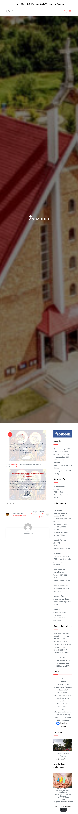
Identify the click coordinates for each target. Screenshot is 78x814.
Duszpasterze (13, 464)
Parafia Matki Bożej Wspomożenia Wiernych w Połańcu (39, 4)
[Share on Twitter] (10, 503)
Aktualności (19, 467)
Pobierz (63, 810)
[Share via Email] (13, 503)
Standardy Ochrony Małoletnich (62, 806)
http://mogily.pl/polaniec (63, 759)
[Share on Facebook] (7, 503)
